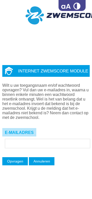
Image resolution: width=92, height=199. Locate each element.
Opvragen (15, 161)
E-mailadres (19, 132)
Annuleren (41, 161)
